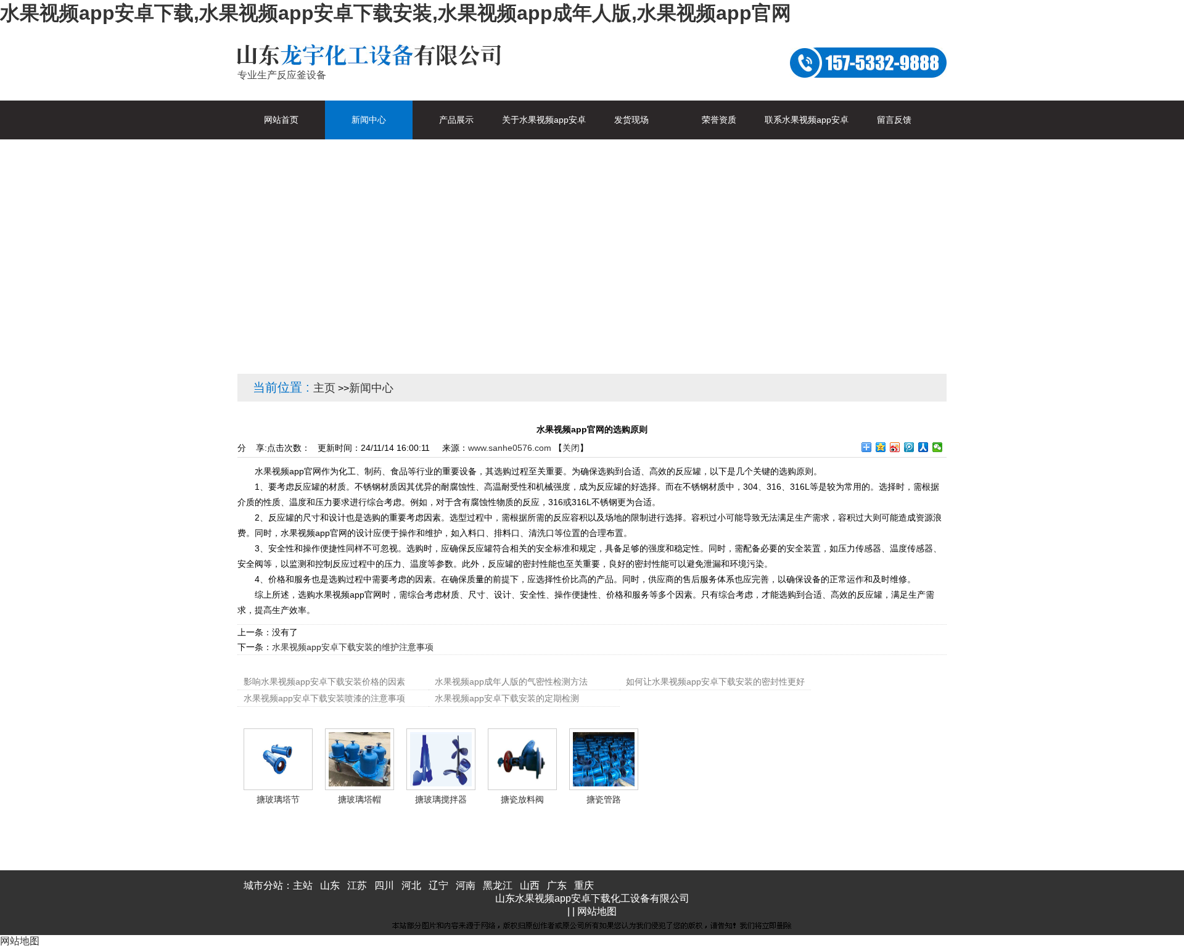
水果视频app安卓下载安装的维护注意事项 (353, 647)
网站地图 (597, 911)
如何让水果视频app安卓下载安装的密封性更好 (715, 681)
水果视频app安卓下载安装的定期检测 (507, 698)
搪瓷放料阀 (522, 799)
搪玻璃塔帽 (359, 799)
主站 (303, 885)
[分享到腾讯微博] (909, 447)
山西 (530, 885)
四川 (384, 885)
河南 (465, 885)
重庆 (584, 885)
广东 (557, 885)
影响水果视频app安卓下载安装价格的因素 (324, 681)
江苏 (357, 885)
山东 (330, 885)
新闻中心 (371, 388)
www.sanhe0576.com (509, 448)
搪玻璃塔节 (278, 799)
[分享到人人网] (923, 447)
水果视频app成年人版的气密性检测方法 (511, 681)
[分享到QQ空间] (881, 447)
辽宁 (438, 885)
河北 (411, 885)
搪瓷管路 (603, 799)
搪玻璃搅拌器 (441, 799)
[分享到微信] (937, 447)
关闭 (571, 448)
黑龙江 (497, 885)
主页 (324, 388)
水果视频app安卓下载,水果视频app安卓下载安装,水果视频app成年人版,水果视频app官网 (395, 13)
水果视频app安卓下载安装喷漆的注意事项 (324, 698)
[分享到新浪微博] (895, 447)
